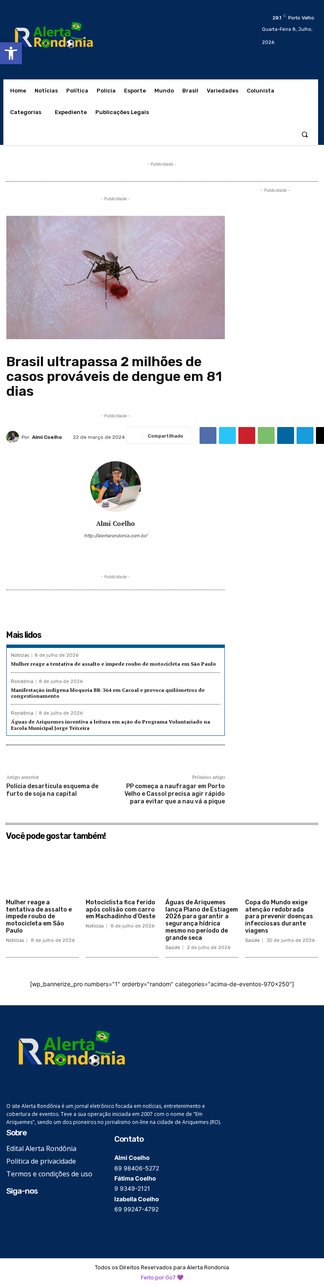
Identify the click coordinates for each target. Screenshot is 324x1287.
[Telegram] (305, 435)
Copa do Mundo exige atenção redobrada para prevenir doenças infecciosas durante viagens (279, 916)
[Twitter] (227, 435)
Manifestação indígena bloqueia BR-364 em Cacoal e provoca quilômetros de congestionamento (108, 693)
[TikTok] (116, 549)
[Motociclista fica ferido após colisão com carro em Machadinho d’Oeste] (122, 870)
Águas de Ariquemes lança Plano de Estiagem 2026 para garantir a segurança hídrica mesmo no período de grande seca (201, 920)
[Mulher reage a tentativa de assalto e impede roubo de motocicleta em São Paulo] (42, 870)
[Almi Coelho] (14, 437)
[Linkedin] (285, 435)
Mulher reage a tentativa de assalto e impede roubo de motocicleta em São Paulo (113, 664)
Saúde (172, 947)
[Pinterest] (246, 435)
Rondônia (22, 681)
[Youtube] (140, 549)
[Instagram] (103, 549)
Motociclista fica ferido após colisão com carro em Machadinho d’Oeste (120, 909)
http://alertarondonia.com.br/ (115, 536)
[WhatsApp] (266, 435)
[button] (11, 53)
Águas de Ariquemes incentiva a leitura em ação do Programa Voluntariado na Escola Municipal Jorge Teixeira (110, 724)
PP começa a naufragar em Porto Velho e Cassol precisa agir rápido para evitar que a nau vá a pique (174, 794)
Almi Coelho (47, 437)
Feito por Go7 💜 (162, 1277)
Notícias (20, 655)
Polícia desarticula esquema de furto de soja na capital (52, 790)
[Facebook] (208, 435)
